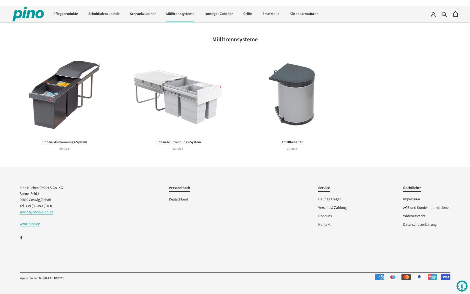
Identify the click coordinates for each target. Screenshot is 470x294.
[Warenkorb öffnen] (455, 14)
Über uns (325, 216)
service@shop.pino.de (36, 212)
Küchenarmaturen (304, 13)
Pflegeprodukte (65, 13)
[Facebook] (21, 238)
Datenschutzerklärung (420, 224)
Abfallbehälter (292, 142)
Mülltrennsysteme (180, 13)
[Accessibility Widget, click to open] (462, 286)
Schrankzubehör (143, 13)
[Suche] (444, 14)
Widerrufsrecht (414, 216)
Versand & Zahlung (332, 207)
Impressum (411, 199)
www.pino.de (30, 223)
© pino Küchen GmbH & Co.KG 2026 (42, 278)
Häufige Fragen (329, 199)
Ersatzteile (270, 13)
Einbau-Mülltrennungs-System (64, 142)
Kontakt (324, 224)
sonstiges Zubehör (219, 13)
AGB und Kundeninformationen (426, 207)
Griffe (247, 13)
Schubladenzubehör (104, 13)
